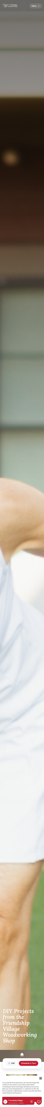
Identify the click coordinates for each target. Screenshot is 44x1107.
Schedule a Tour (28, 1063)
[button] (40, 1078)
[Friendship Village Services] (7, 5)
